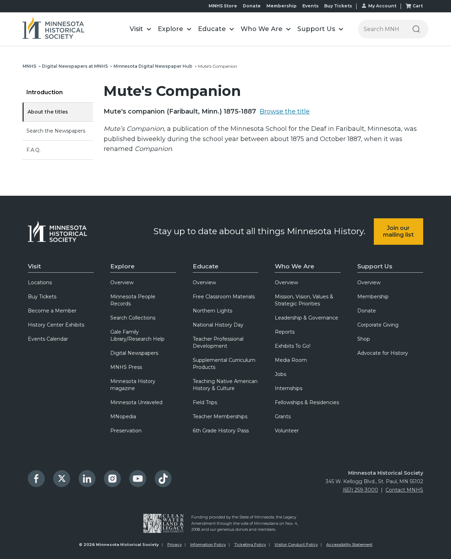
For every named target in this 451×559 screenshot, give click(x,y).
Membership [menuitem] (373, 296)
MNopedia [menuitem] (123, 416)
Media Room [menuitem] (291, 360)
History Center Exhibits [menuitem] (56, 325)
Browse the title (285, 111)
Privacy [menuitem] (174, 544)
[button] (140, 29)
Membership (281, 5)
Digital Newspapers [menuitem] (134, 353)
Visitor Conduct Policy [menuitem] (296, 544)
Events (310, 5)
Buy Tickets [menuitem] (42, 296)
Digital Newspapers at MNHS (75, 66)
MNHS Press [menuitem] (126, 367)
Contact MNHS (404, 490)
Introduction (44, 92)
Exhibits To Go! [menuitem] (292, 346)
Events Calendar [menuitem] (48, 339)
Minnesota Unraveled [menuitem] (136, 402)
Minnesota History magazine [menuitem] (132, 384)
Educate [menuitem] (205, 266)
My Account (382, 5)
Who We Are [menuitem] (294, 266)
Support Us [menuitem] (375, 266)
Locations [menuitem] (40, 282)
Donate (252, 5)
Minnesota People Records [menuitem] (132, 300)
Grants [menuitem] (283, 416)
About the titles (47, 112)
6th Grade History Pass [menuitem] (221, 430)
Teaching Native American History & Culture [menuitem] (225, 384)
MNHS (29, 66)
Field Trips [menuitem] (205, 402)
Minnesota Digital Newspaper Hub (152, 66)
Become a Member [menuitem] (52, 311)
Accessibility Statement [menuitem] (349, 544)
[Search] (416, 29)
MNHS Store (223, 5)
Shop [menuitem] (363, 339)
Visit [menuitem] (34, 266)
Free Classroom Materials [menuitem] (224, 296)
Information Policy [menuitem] (208, 544)
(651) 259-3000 (360, 490)
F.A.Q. (33, 150)
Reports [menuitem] (285, 332)
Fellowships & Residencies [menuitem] (307, 402)
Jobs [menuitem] (280, 374)
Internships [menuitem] (288, 388)
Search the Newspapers (55, 131)
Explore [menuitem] (122, 266)
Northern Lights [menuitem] (212, 311)
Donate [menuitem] (366, 311)
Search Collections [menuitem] (132, 318)
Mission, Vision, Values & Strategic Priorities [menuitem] (304, 300)
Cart (418, 5)
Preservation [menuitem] (126, 430)
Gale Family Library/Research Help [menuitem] (137, 335)
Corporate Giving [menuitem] (378, 325)
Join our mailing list (398, 231)
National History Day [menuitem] (218, 325)
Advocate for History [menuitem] (382, 353)
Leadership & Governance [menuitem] (306, 318)
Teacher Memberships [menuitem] (220, 416)
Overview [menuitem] (122, 282)
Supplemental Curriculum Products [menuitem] (224, 363)
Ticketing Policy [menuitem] (250, 544)
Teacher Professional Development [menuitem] (218, 342)
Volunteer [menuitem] (287, 430)
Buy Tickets (338, 5)
